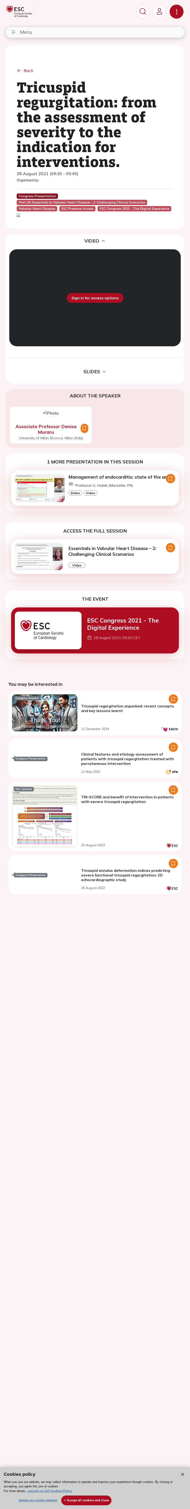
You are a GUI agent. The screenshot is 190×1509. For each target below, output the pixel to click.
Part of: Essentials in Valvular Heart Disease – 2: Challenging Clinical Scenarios (82, 202)
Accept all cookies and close (88, 1500)
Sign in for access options (95, 298)
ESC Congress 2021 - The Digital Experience (123, 623)
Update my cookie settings (38, 1500)
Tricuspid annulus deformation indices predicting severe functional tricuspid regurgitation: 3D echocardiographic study (125, 875)
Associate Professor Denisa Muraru (46, 429)
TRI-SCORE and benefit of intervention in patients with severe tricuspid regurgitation (127, 799)
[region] (95, 1488)
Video (90, 493)
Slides (75, 493)
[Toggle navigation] (177, 12)
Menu (26, 32)
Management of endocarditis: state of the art (118, 477)
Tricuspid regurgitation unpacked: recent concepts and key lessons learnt (127, 708)
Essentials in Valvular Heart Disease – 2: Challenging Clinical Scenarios (112, 551)
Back (28, 70)
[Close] (182, 1474)
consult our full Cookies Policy (50, 1491)
